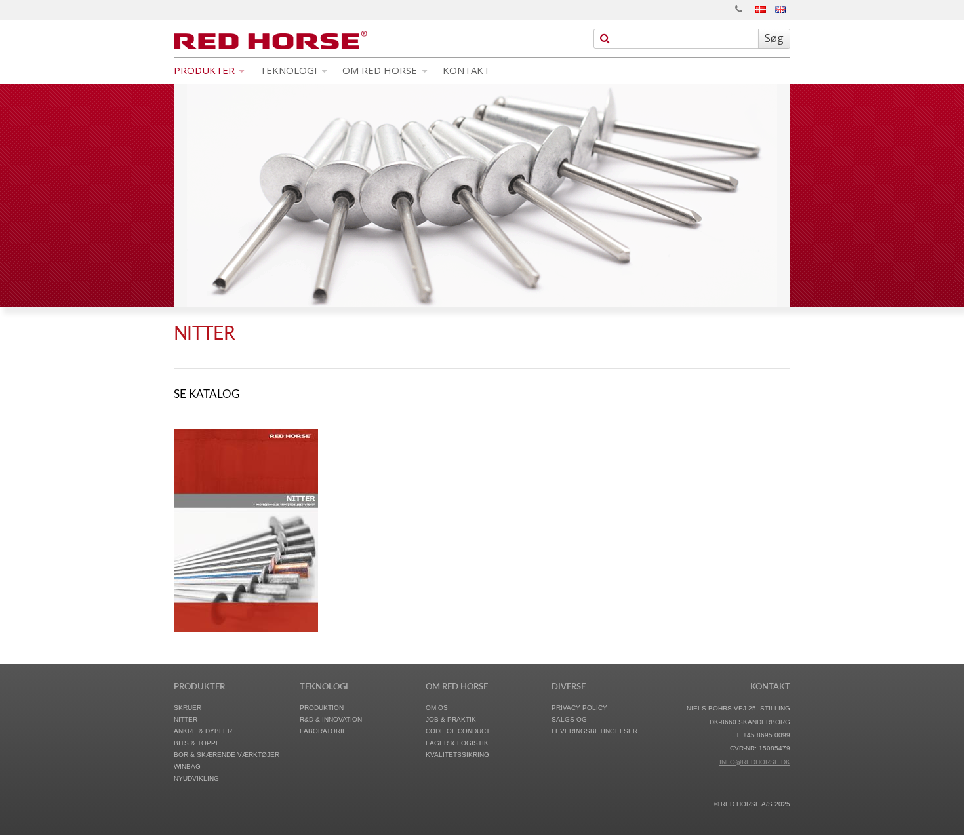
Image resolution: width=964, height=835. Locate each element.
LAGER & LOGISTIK (457, 743)
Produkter (205, 70)
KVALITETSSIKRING (457, 754)
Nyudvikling (196, 778)
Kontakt (466, 70)
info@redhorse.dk (754, 762)
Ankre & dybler (203, 731)
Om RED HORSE (381, 70)
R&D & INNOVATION (331, 719)
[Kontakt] (738, 10)
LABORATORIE (323, 731)
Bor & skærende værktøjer (226, 754)
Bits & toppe (197, 743)
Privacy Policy (579, 707)
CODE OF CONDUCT (458, 731)
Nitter (185, 719)
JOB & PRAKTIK (451, 719)
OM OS (437, 707)
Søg (774, 38)
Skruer (187, 707)
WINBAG (187, 766)
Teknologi (290, 70)
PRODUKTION (322, 707)
